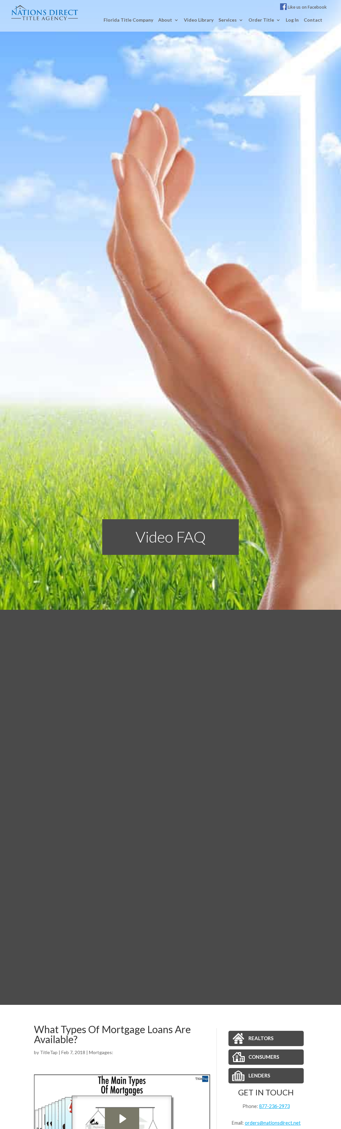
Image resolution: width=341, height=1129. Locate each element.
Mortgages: (101, 1052)
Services (227, 20)
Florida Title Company (128, 20)
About (165, 20)
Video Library (198, 20)
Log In (292, 20)
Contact (313, 20)
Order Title (261, 20)
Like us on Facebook (307, 7)
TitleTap (49, 1052)
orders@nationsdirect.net (273, 1123)
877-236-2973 (274, 1106)
